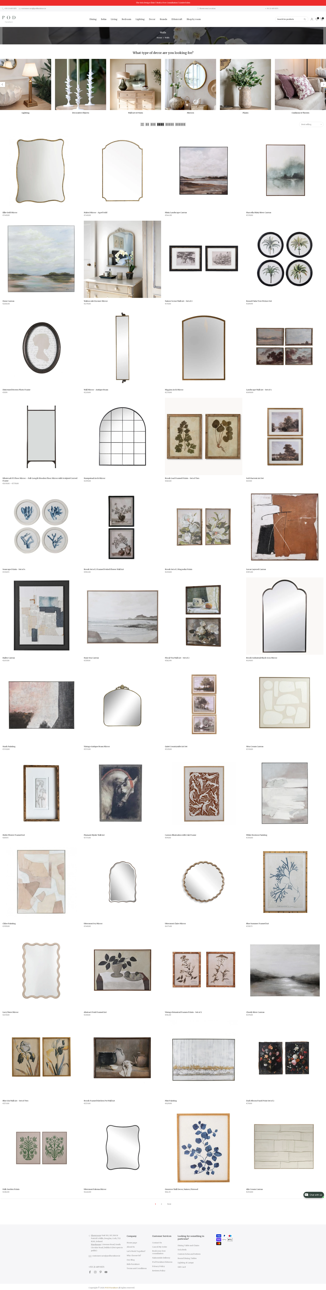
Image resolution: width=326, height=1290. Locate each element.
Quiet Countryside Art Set (176, 746)
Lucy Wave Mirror (10, 1012)
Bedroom (126, 19)
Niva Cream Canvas (254, 746)
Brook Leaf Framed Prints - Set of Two (182, 478)
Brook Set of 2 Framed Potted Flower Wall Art (104, 569)
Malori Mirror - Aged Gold (95, 212)
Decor (152, 19)
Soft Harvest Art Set (255, 478)
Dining (93, 19)
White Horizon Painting (256, 835)
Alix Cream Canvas (254, 1189)
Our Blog (131, 1260)
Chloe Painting (9, 923)
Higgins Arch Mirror (174, 390)
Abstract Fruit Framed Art (95, 1012)
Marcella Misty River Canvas (258, 212)
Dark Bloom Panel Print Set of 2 (260, 1101)
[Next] (323, 84)
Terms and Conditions (137, 1268)
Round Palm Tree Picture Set (259, 301)
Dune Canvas (8, 301)
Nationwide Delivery (161, 1258)
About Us (131, 1247)
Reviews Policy (158, 1271)
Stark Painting (9, 746)
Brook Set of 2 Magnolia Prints (178, 569)
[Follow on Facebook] (90, 1272)
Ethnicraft (177, 19)
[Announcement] (163, 2)
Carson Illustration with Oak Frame (180, 835)
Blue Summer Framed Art (257, 923)
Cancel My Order (159, 1247)
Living (114, 19)
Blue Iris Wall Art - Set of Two (15, 1101)
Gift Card (182, 1267)
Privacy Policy (158, 1266)
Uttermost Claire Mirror (175, 923)
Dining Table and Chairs (188, 1245)
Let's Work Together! (136, 1251)
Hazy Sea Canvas (91, 658)
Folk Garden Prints (11, 1189)
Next (169, 1204)
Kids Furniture (133, 1264)
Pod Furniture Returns (162, 1262)
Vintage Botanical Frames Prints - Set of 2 (183, 1012)
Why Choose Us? (134, 1255)
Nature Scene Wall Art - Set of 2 (178, 301)
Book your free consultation (159, 1252)
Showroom (96, 1235)
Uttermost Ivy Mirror (93, 923)
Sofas (103, 19)
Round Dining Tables (187, 1258)
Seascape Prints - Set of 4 (14, 569)
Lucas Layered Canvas (256, 569)
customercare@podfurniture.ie (106, 1256)
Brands (163, 19)
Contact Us (157, 1243)
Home (159, 38)
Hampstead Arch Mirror (94, 478)
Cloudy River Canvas (255, 1012)
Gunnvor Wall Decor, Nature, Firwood (181, 1189)
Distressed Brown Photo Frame (16, 390)
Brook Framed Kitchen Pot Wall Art (99, 1101)
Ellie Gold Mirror (10, 212)
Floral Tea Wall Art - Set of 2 (177, 658)
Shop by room (194, 19)
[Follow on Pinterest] (100, 1272)
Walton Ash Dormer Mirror (96, 301)
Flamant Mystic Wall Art (94, 835)
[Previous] (2, 84)
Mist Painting (171, 1101)
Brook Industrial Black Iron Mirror (261, 658)
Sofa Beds (182, 1250)
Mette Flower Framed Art (14, 835)
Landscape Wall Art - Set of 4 (259, 390)
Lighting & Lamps (186, 1263)
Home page (132, 1243)
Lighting (140, 19)
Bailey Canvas (9, 658)
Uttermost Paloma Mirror (95, 1189)
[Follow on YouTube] (106, 1272)
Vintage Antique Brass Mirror (97, 746)
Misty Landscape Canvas (176, 212)
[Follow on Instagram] (95, 1272)
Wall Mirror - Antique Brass (96, 390)
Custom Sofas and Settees (189, 1254)
